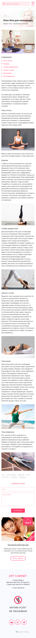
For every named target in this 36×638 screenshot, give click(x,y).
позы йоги (14, 477)
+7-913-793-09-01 (18, 588)
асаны (28, 474)
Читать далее (17, 558)
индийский (21, 474)
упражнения (22, 477)
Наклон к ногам (8, 70)
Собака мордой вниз (10, 67)
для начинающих (11, 474)
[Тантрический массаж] (18, 529)
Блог (10, 23)
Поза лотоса (7, 61)
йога (3, 474)
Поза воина (7, 73)
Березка (6, 64)
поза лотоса (5, 477)
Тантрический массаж (18, 545)
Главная (5, 23)
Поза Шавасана (9, 76)
